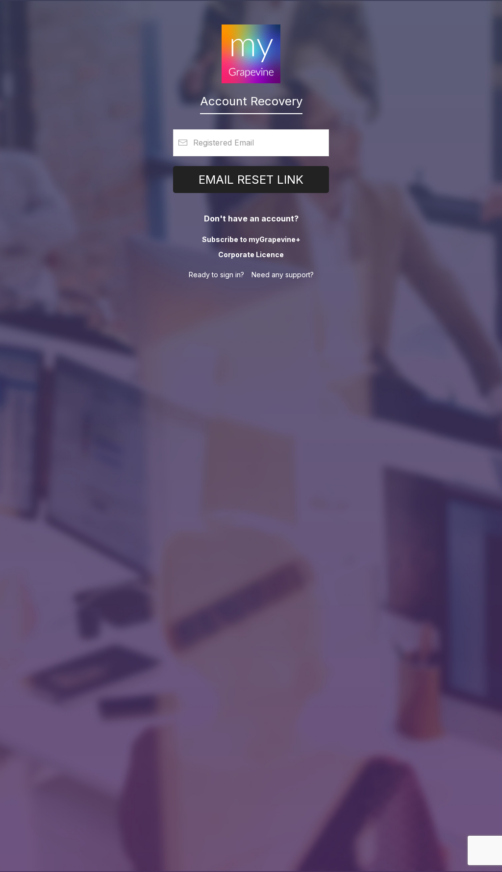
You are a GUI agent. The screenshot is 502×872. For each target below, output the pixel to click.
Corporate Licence (251, 254)
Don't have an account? (251, 218)
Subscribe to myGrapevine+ (251, 239)
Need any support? (282, 274)
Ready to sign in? (216, 274)
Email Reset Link (251, 179)
